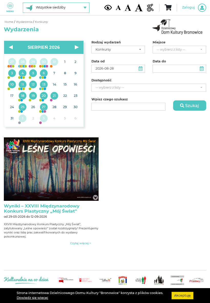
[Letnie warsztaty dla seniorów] (33, 73)
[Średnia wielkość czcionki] (128, 7)
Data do (159, 61)
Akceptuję (182, 295)
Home (9, 22)
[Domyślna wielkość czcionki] (118, 7)
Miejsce (159, 42)
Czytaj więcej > (80, 243)
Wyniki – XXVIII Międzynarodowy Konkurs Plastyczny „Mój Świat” (41, 208)
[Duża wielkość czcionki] (139, 7)
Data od (98, 61)
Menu (10, 11)
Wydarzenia (24, 22)
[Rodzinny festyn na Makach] (22, 118)
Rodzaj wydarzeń (106, 42)
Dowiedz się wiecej (32, 298)
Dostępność (101, 80)
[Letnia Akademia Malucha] (12, 73)
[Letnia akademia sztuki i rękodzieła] (54, 62)
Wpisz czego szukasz (109, 99)
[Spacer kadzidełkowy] (54, 96)
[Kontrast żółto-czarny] (108, 7)
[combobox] (118, 50)
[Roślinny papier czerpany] (43, 118)
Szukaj (191, 105)
